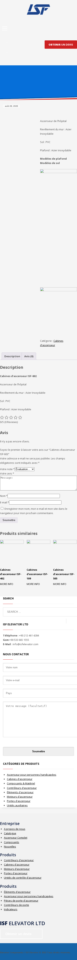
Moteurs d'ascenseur (20, 796)
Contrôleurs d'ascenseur (22, 788)
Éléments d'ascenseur (20, 792)
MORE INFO (6, 584)
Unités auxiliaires (17, 805)
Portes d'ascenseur (18, 801)
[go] (70, 621)
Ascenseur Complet (15, 837)
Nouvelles (10, 846)
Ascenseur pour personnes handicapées (31, 774)
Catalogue (10, 833)
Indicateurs (10, 909)
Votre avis (7, 473)
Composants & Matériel (21, 783)
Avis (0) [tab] (28, 356)
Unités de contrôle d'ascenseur (22, 877)
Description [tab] (12, 356)
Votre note (7, 469)
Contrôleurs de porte (16, 905)
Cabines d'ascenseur (19, 779)
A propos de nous (14, 829)
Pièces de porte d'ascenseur (21, 900)
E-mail (4, 502)
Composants (11, 842)
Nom (4, 496)
